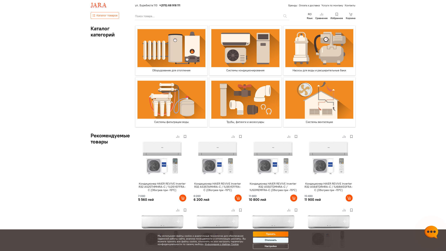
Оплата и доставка (309, 5)
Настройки (271, 246)
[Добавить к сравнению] (177, 136)
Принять (270, 234)
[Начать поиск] (285, 16)
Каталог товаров (107, 15)
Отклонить (271, 240)
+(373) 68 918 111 (169, 5)
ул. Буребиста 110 (146, 5)
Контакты (350, 5)
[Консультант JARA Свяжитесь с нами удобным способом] (431, 232)
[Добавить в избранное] (185, 136)
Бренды (292, 5)
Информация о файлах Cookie (222, 244)
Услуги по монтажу (332, 5)
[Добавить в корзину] (182, 198)
